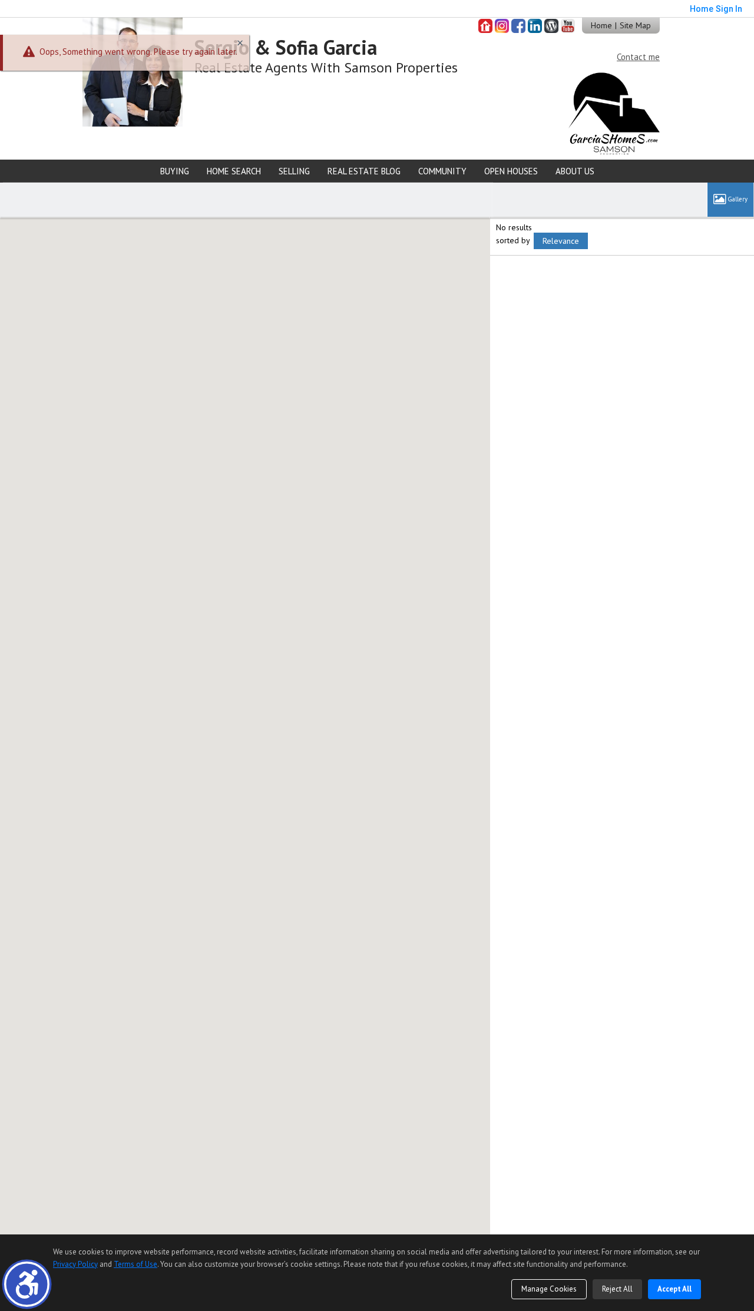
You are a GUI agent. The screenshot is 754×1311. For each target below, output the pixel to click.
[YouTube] (568, 26)
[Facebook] (518, 26)
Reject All (617, 1289)
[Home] (132, 71)
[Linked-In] (535, 26)
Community (442, 171)
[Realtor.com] (485, 26)
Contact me (638, 56)
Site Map (635, 25)
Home (601, 25)
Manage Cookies (549, 1289)
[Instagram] (502, 26)
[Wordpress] (551, 26)
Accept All (674, 1289)
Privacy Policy (75, 1264)
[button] (26, 1284)
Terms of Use (135, 1264)
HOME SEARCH (234, 171)
